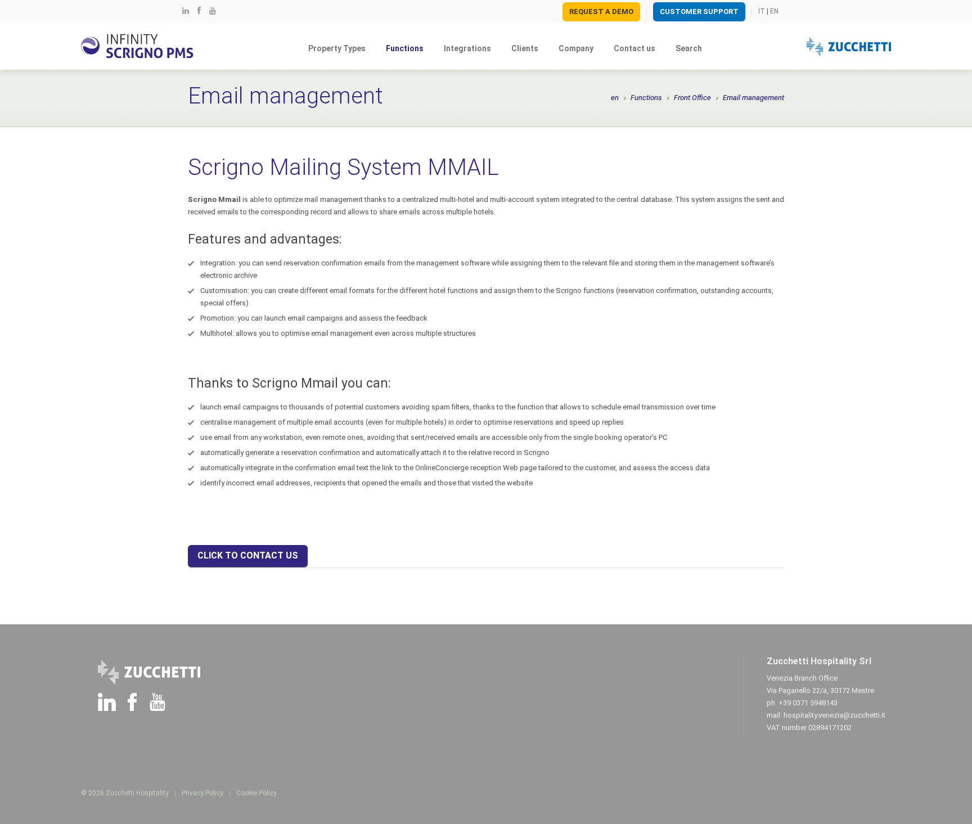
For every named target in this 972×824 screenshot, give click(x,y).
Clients (524, 48)
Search (689, 48)
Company (576, 48)
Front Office (692, 97)
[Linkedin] (107, 704)
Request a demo (601, 11)
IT (761, 11)
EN (774, 11)
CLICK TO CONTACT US (247, 555)
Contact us (634, 48)
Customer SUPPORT (699, 11)
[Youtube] (212, 10)
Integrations (467, 48)
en (615, 97)
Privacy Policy (202, 793)
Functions (405, 48)
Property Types (337, 48)
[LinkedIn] (185, 10)
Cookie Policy (256, 793)
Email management (753, 97)
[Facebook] (199, 10)
